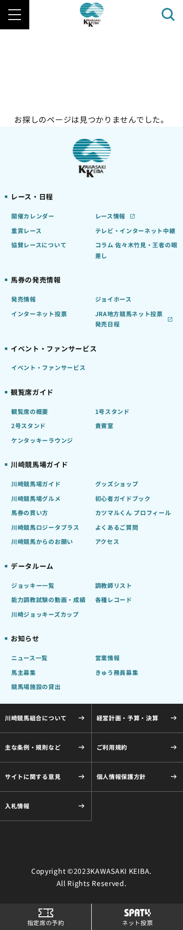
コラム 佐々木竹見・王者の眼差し (136, 250)
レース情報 (110, 216)
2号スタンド (28, 425)
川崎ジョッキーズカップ (45, 614)
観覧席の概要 (29, 411)
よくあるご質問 (117, 527)
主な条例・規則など (33, 747)
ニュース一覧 (29, 657)
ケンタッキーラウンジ (42, 440)
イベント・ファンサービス (48, 367)
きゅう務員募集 (117, 672)
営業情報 (107, 657)
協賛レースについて (38, 244)
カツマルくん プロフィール (133, 512)
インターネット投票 (39, 313)
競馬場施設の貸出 (36, 686)
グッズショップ (117, 483)
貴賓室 (104, 425)
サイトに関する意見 (33, 776)
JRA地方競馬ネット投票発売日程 (129, 318)
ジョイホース (113, 299)
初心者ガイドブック (123, 498)
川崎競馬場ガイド (36, 483)
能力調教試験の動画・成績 (48, 599)
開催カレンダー (33, 216)
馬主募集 (23, 672)
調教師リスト (113, 585)
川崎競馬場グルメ (36, 498)
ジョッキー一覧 (33, 585)
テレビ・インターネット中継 (135, 230)
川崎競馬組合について (36, 718)
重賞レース (26, 230)
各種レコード (113, 599)
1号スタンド (112, 411)
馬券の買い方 (29, 512)
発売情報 (23, 299)
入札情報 (17, 805)
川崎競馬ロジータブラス (45, 527)
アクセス (107, 541)
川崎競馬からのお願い (42, 541)
